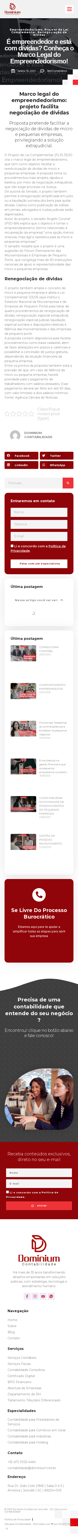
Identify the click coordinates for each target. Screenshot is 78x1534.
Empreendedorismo (26, 29)
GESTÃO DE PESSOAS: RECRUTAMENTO (50, 839)
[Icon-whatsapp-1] (51, 1296)
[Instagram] (35, 1296)
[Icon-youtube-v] (43, 1296)
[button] (69, 9)
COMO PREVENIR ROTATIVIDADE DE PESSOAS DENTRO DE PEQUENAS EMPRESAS (51, 805)
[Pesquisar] (68, 483)
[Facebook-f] (27, 1296)
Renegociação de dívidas (50, 33)
